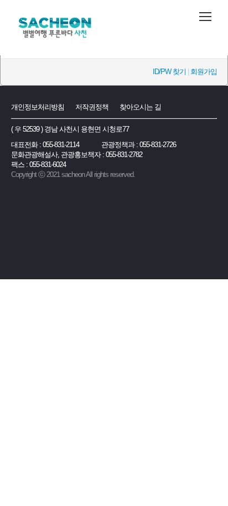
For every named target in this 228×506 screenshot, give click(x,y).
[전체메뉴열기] (205, 17)
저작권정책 (91, 107)
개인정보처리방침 (37, 107)
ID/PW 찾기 (169, 71)
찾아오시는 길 (140, 107)
